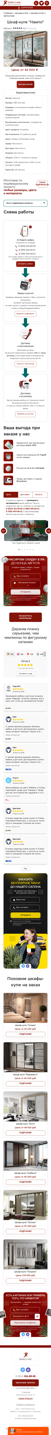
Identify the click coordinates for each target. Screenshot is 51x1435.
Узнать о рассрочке (25, 364)
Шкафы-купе (21, 13)
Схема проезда (25, 1399)
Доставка (25, 495)
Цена (8, 495)
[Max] (27, 966)
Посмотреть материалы (25, 617)
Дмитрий (17, 839)
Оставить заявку (25, 264)
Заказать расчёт (25, 84)
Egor (15, 747)
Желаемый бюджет (27, 583)
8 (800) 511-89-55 (27, 246)
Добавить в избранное (25, 1405)
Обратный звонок (25, 1383)
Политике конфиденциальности (26, 598)
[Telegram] (23, 966)
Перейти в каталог (25, 414)
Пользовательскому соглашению (20, 599)
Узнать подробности (42, 184)
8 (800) (25, 1376)
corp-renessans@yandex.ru (25, 1388)
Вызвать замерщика (26, 314)
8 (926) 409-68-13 (27, 254)
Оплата (38, 495)
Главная (8, 13)
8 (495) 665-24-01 (27, 250)
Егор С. (16, 778)
